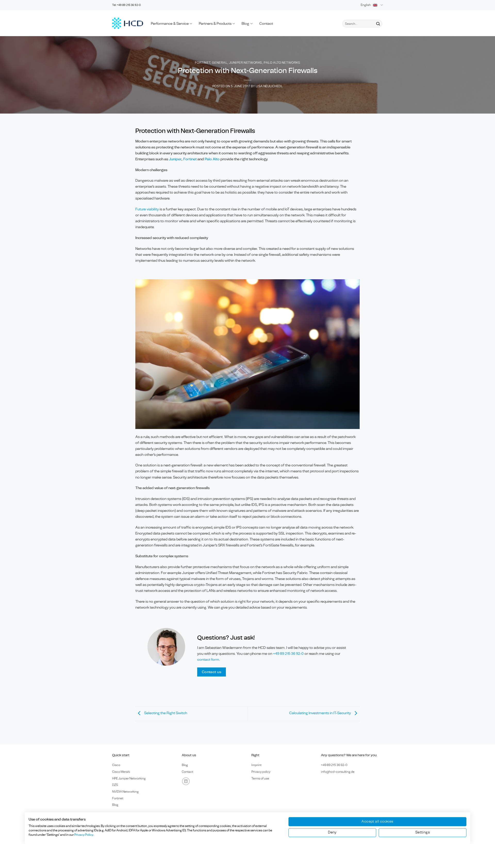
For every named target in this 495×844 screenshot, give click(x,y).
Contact (266, 23)
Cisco (116, 765)
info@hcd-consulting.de (337, 772)
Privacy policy (260, 772)
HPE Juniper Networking (129, 778)
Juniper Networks (245, 63)
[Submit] (378, 24)
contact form (208, 659)
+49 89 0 (334, 765)
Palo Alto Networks (282, 63)
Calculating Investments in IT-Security (320, 713)
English (366, 5)
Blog (245, 23)
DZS (115, 785)
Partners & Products (215, 23)
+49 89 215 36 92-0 (288, 653)
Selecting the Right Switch (165, 713)
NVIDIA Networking (125, 792)
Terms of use (260, 778)
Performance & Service (170, 23)
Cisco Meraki (121, 772)
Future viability (147, 209)
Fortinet (203, 63)
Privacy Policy (83, 835)
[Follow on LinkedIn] (186, 781)
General (219, 63)
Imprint (256, 765)
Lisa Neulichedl (269, 86)
